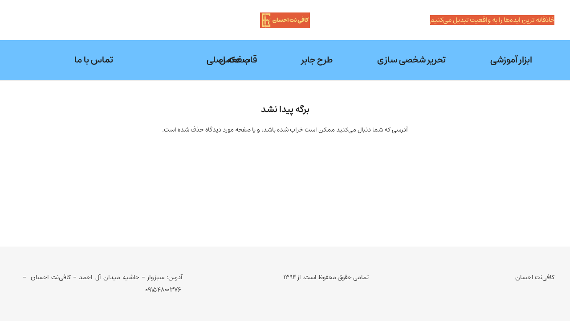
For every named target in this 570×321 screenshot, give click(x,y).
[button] (371, 60)
